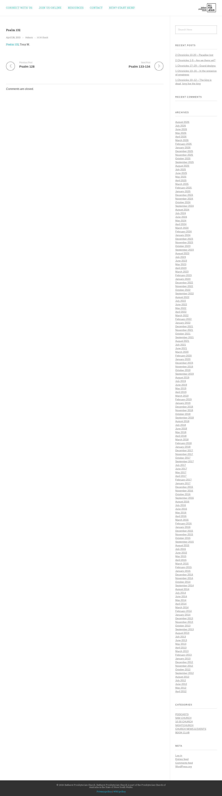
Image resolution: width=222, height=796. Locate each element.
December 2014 (184, 574)
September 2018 (184, 417)
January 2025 (182, 191)
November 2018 (184, 410)
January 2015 (182, 571)
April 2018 (180, 435)
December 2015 (184, 530)
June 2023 (181, 260)
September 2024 (184, 206)
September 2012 (184, 673)
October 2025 (182, 158)
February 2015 (183, 567)
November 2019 (184, 366)
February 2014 (183, 611)
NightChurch (184, 725)
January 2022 (182, 322)
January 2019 (182, 403)
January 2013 (182, 658)
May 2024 (180, 220)
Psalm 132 (12, 44)
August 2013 (182, 633)
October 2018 (182, 414)
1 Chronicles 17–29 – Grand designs (195, 65)
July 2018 (180, 425)
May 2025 (180, 176)
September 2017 (184, 461)
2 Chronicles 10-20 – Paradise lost (194, 55)
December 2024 (184, 195)
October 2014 (182, 581)
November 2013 (184, 622)
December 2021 (184, 326)
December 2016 (184, 487)
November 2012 (184, 665)
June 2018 (181, 428)
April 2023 (180, 268)
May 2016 (180, 512)
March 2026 (182, 140)
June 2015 (181, 552)
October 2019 (182, 370)
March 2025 (182, 184)
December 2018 (184, 406)
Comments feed (184, 762)
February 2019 (183, 399)
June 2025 (181, 173)
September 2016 (184, 498)
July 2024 (180, 213)
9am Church (183, 718)
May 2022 (180, 308)
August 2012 (182, 676)
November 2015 (184, 534)
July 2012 (180, 680)
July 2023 (180, 257)
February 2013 (183, 654)
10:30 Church (42, 37)
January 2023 (182, 279)
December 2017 (184, 450)
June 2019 (181, 384)
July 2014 (180, 592)
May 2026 (180, 133)
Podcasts (29, 37)
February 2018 (183, 443)
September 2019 (184, 373)
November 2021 (184, 330)
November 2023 (184, 242)
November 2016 (184, 490)
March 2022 (182, 315)
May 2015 (180, 556)
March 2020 (182, 352)
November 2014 (184, 578)
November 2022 (184, 286)
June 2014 (181, 596)
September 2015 (184, 541)
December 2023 (184, 238)
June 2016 (181, 508)
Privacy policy (104, 791)
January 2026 (182, 147)
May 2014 (180, 600)
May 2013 (180, 644)
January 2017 (182, 483)
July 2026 (180, 125)
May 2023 (180, 264)
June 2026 (181, 129)
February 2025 (183, 187)
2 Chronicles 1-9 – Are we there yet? (195, 60)
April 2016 (180, 516)
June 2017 (181, 468)
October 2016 (182, 494)
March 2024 (182, 227)
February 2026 (183, 144)
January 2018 (182, 446)
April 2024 (180, 224)
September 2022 (184, 293)
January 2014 (182, 614)
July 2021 (180, 344)
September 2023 (184, 249)
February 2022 (183, 319)
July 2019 (180, 381)
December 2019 (184, 363)
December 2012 (184, 662)
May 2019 (180, 388)
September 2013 (184, 629)
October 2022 (182, 290)
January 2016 (182, 527)
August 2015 (182, 545)
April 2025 (180, 180)
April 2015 (180, 560)
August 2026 (182, 122)
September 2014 (184, 585)
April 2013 (180, 647)
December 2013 (184, 618)
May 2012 (180, 687)
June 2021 (181, 348)
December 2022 (184, 282)
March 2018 (182, 439)
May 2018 (180, 432)
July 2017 (180, 465)
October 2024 (182, 202)
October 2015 (182, 538)
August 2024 (182, 209)
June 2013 (181, 640)
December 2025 (184, 151)
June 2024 (181, 217)
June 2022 (181, 304)
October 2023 (182, 246)
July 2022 (180, 300)
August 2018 (182, 421)
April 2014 (180, 603)
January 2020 (182, 359)
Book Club (182, 732)
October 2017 (182, 457)
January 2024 (182, 235)
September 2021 (184, 337)
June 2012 (181, 684)
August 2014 (182, 589)
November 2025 (184, 154)
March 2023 (182, 271)
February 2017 (183, 479)
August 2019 (182, 377)
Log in (178, 755)
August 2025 (182, 165)
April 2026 (180, 136)
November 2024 (184, 198)
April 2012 (180, 691)
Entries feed (182, 759)
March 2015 (182, 563)
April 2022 (180, 311)
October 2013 (182, 625)
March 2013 (182, 651)
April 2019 (180, 392)
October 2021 (182, 333)
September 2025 (184, 162)
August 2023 (182, 253)
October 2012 (182, 669)
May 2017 (180, 472)
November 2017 (184, 454)
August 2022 (182, 297)
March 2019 (182, 395)
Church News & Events (190, 729)
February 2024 (183, 231)
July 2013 (180, 636)
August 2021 (182, 341)
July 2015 (180, 549)
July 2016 (180, 505)
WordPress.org (183, 766)
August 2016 (182, 501)
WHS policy (119, 791)
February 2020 (183, 355)
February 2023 (183, 275)
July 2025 (180, 169)
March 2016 (182, 519)
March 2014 (182, 607)
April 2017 (180, 476)
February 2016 (183, 523)
